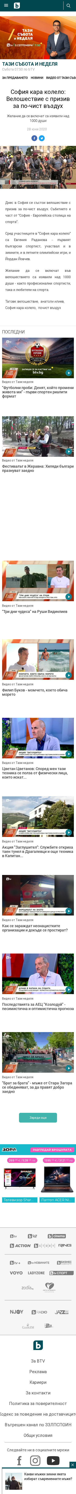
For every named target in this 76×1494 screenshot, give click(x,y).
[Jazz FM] (60, 1312)
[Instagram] (36, 1458)
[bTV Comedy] (32, 1236)
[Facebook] (20, 1458)
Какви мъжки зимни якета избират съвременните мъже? (48, 1476)
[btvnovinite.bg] (37, 1263)
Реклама (38, 1371)
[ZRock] (49, 1326)
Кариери (38, 1382)
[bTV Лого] (38, 1345)
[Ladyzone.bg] (33, 1272)
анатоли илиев (52, 301)
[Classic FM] (28, 1326)
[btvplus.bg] (13, 1263)
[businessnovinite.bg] (61, 1263)
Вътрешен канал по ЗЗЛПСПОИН (38, 1424)
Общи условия (38, 1435)
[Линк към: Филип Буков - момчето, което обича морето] (38, 677)
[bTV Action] (17, 1246)
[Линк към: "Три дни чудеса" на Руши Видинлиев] (38, 599)
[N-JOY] (15, 1312)
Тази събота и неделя (29, 64)
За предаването (15, 78)
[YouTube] (54, 1458)
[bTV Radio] (38, 1312)
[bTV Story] (41, 1246)
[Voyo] (14, 1273)
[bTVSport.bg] (57, 1273)
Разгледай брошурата (52, 1149)
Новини (37, 78)
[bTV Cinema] (56, 1236)
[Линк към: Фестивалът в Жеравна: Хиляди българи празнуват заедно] (38, 454)
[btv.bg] (14, 1236)
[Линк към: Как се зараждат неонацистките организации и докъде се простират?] (38, 913)
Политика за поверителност (38, 1403)
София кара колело (20, 307)
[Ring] (62, 1245)
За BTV (38, 1361)
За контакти (38, 1392)
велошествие (27, 301)
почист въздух (49, 307)
